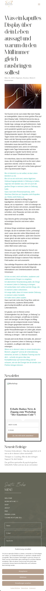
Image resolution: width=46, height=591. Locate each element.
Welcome (8, 498)
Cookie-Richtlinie (15, 588)
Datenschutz (24, 588)
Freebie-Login (10, 514)
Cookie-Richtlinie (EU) (13, 517)
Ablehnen (23, 577)
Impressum (32, 588)
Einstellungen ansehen (23, 583)
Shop (7, 505)
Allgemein (19, 78)
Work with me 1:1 (11, 501)
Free (6, 511)
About (7, 508)
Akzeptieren (23, 571)
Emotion (26, 78)
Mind (31, 78)
